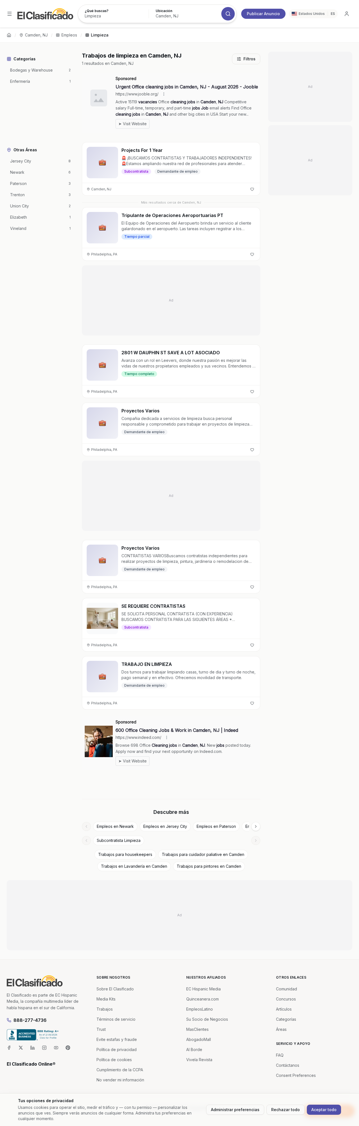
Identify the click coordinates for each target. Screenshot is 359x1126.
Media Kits (106, 999)
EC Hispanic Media (203, 988)
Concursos (286, 999)
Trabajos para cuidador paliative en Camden (203, 854)
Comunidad (286, 988)
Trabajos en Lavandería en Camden (134, 866)
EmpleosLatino (199, 1009)
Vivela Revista (199, 1059)
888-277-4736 (30, 1020)
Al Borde (194, 1049)
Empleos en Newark (115, 826)
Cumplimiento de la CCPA (119, 1069)
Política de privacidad (116, 1049)
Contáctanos (287, 1065)
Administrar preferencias (235, 1109)
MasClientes (197, 1029)
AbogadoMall (198, 1039)
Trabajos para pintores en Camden (209, 866)
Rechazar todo (285, 1109)
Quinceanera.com (202, 999)
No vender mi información (120, 1079)
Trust (101, 1029)
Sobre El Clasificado (115, 988)
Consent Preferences (296, 1075)
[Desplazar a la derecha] (255, 826)
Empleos (69, 35)
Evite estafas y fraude (116, 1039)
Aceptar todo (324, 1109)
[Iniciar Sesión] (346, 13)
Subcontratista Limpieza (119, 840)
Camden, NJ (36, 35)
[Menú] (9, 13)
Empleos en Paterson (216, 826)
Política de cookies (114, 1059)
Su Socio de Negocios (207, 1019)
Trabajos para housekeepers (125, 854)
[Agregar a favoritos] (252, 189)
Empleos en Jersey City (165, 826)
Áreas (281, 1029)
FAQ (280, 1055)
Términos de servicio (115, 1019)
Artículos (284, 1009)
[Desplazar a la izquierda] (86, 826)
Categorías (286, 1019)
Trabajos (104, 1009)
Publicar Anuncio (263, 13)
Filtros (249, 58)
